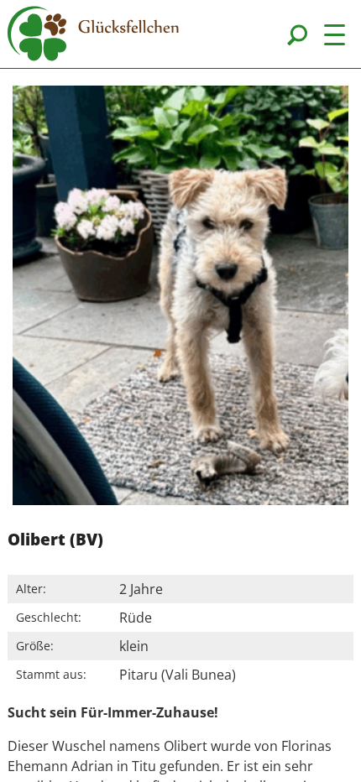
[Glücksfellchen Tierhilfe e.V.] (93, 36)
